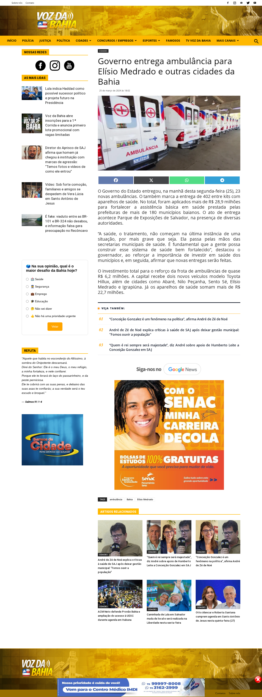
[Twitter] (248, 3)
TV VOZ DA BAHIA (198, 40)
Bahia (130, 499)
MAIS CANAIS (226, 40)
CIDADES (82, 40)
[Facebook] (228, 3)
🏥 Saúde (37, 279)
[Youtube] (255, 3)
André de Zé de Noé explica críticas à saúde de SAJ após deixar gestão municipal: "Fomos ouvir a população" (174, 332)
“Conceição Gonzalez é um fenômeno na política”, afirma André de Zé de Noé (168, 319)
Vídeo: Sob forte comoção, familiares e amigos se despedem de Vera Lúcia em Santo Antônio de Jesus (66, 193)
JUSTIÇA (45, 40)
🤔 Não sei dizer (41, 308)
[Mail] (241, 3)
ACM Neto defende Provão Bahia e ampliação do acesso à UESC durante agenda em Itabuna (119, 615)
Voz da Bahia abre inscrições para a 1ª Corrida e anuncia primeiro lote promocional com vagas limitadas (65, 125)
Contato (30, 2)
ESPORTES (150, 40)
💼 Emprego (39, 294)
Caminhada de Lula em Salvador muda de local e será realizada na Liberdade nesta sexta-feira (167, 618)
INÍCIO (11, 40)
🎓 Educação (39, 301)
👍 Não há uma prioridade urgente (53, 316)
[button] (256, 46)
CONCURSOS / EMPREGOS (115, 40)
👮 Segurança (40, 286)
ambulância (116, 499)
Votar (55, 326)
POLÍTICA (63, 40)
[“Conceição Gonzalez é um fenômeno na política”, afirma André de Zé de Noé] (218, 537)
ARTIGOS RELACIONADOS (118, 511)
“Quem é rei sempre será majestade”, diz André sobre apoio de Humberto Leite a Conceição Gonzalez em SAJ (174, 347)
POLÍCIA (28, 40)
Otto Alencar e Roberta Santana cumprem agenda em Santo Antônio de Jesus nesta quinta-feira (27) (218, 616)
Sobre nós (17, 2)
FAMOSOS (173, 40)
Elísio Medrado (145, 499)
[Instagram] (235, 3)
